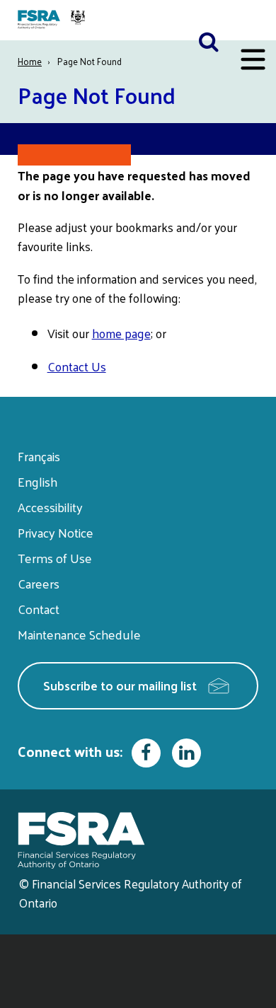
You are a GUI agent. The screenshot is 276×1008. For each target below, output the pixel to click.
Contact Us (76, 366)
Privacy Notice (55, 532)
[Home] (53, 20)
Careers (38, 583)
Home (30, 61)
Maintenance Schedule (79, 634)
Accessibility (50, 507)
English (37, 481)
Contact (38, 608)
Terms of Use (55, 557)
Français (39, 456)
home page (121, 333)
